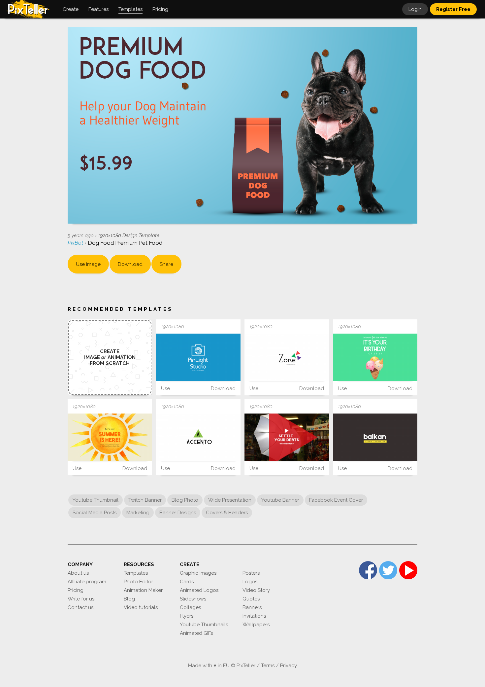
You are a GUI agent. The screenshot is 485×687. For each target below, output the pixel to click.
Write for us (81, 599)
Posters (251, 573)
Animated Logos (199, 590)
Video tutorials (141, 607)
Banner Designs (177, 513)
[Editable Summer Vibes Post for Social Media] (110, 437)
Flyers (186, 616)
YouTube (408, 570)
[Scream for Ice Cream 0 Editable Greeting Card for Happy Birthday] (375, 357)
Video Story (256, 590)
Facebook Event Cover (336, 500)
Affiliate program (87, 582)
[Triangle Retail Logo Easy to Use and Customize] (198, 437)
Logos (249, 582)
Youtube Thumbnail (95, 500)
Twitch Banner (145, 500)
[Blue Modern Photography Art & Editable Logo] (198, 357)
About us (78, 573)
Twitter (388, 570)
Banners (252, 607)
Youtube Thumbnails (204, 625)
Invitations (254, 616)
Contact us (80, 607)
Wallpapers (256, 625)
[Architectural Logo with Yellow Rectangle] (375, 437)
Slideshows (193, 599)
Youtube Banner (280, 500)
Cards (187, 582)
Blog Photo (185, 500)
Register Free (453, 9)
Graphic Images (198, 573)
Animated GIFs (196, 633)
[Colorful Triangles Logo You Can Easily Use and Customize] (286, 357)
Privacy (288, 666)
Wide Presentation (229, 500)
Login (415, 9)
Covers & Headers (227, 513)
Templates (136, 573)
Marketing (137, 513)
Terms (268, 666)
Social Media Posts (94, 513)
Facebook (368, 570)
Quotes (251, 599)
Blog (129, 599)
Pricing (75, 590)
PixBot (76, 242)
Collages (190, 607)
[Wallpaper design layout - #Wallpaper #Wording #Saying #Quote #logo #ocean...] (286, 437)
